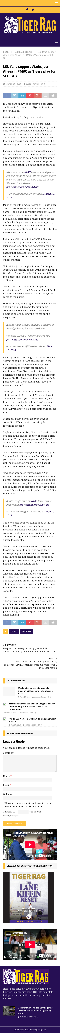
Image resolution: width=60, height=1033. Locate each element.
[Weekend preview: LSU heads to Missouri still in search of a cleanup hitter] (9, 691)
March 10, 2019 (14, 84)
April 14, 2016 (25, 697)
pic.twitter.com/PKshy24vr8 (22, 187)
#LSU (27, 172)
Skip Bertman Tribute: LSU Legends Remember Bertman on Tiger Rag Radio (35, 1010)
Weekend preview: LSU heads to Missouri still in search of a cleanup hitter (35, 690)
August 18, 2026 (26, 1016)
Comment (8, 753)
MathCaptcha (14, 816)
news (13, 631)
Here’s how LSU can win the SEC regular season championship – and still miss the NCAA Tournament (31, 706)
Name (6, 776)
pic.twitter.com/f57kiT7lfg (34, 505)
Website (7, 794)
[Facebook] (27, 10)
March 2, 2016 (10, 712)
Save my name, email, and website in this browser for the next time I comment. (28, 804)
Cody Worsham (26, 712)
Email (6, 785)
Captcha (7, 812)
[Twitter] (33, 10)
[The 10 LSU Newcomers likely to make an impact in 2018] (4, 719)
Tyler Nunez (32, 84)
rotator (26, 631)
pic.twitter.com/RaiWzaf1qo (22, 340)
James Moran (40, 697)
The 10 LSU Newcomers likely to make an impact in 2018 (32, 720)
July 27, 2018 (16, 724)
